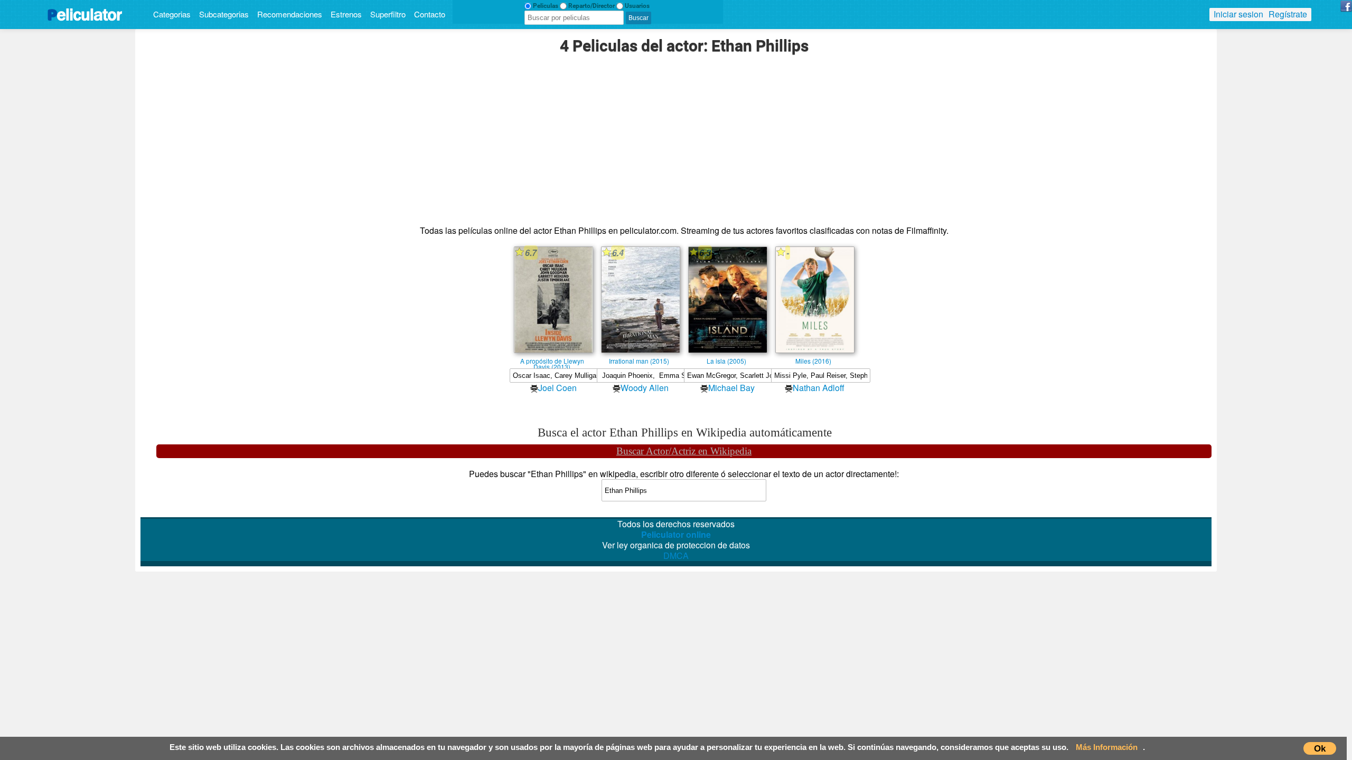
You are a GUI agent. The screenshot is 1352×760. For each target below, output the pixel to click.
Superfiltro (388, 14)
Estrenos (346, 14)
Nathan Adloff (818, 388)
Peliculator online (676, 534)
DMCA (676, 555)
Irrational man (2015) (639, 360)
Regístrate (1288, 14)
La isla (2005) (726, 360)
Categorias (172, 14)
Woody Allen (645, 388)
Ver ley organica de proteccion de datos (676, 545)
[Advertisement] (684, 141)
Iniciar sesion (1238, 14)
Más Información (1107, 747)
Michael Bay (731, 388)
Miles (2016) (813, 360)
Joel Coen (557, 388)
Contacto (429, 14)
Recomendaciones (289, 14)
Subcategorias (224, 14)
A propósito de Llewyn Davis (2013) (552, 360)
